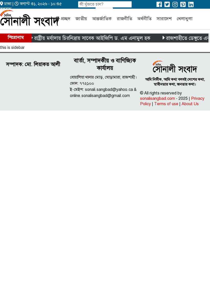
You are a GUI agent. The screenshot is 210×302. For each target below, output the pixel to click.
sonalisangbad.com (157, 98)
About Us (190, 103)
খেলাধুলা (185, 18)
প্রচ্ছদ (65, 18)
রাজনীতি (124, 18)
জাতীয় (81, 18)
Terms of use (166, 103)
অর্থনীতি (144, 18)
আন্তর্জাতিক (102, 18)
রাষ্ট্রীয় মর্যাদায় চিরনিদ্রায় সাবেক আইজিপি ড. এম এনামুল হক (90, 38)
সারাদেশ (164, 18)
